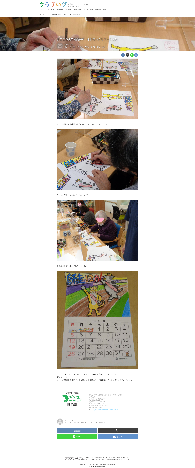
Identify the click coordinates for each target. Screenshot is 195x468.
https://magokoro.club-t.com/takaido (105, 409)
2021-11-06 (69, 45)
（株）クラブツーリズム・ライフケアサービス (88, 47)
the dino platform (100, 467)
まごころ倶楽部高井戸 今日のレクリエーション (87, 39)
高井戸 (67, 47)
